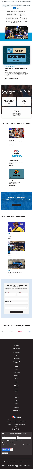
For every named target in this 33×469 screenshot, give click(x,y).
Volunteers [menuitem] (16, 369)
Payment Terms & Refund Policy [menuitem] (18, 461)
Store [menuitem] (16, 378)
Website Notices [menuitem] (11, 461)
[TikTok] (14, 429)
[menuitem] (16, 385)
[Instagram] (12, 429)
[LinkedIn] (18, 429)
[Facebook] (16, 429)
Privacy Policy (19, 4)
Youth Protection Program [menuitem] (16, 358)
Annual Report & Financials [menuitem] (16, 393)
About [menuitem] (16, 382)
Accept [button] (14, 8)
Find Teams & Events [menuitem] (16, 407)
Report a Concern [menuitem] (26, 461)
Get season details (12, 185)
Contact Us (16, 426)
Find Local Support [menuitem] (16, 401)
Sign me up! (5, 453)
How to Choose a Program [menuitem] (16, 352)
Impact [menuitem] (16, 384)
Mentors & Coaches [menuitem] (16, 375)
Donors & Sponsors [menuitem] (16, 368)
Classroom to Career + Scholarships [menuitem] (16, 362)
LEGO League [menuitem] (16, 345)
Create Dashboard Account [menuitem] (16, 410)
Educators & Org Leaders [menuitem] (16, 372)
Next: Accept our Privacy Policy (16, 311)
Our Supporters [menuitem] (16, 388)
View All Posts (4, 219)
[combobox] (16, 303)
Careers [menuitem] (16, 391)
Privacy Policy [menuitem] (3, 461)
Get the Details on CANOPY (11, 78)
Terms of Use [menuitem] (7, 461)
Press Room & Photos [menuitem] (16, 390)
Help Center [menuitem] (16, 403)
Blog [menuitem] (16, 400)
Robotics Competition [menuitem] (16, 348)
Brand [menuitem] (16, 394)
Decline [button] (18, 8)
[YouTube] (20, 429)
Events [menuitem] (16, 355)
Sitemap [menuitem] (16, 462)
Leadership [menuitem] (16, 387)
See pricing (11, 165)
